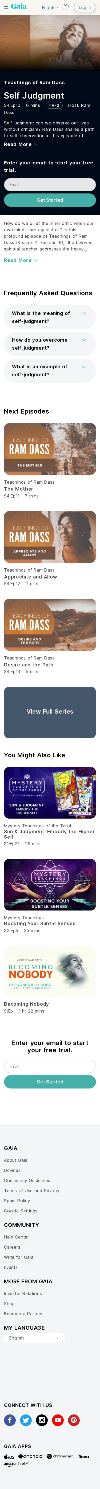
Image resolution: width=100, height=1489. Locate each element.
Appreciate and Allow (30, 577)
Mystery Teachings (24, 917)
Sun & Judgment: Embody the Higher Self (49, 834)
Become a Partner (23, 1313)
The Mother (18, 489)
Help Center (16, 1237)
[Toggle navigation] (6, 7)
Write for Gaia (19, 1257)
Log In (85, 7)
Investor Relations (23, 1293)
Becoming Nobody (26, 1004)
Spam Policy (17, 1200)
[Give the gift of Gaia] (66, 7)
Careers (12, 1247)
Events (11, 1267)
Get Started (50, 200)
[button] (50, 317)
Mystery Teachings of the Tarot (37, 825)
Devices (12, 1170)
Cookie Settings (21, 1210)
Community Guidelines (27, 1180)
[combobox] (34, 1338)
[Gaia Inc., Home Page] (19, 6)
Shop (9, 1303)
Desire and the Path (29, 664)
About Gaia (15, 1160)
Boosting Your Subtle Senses (39, 923)
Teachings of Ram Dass (34, 82)
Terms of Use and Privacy (31, 1190)
